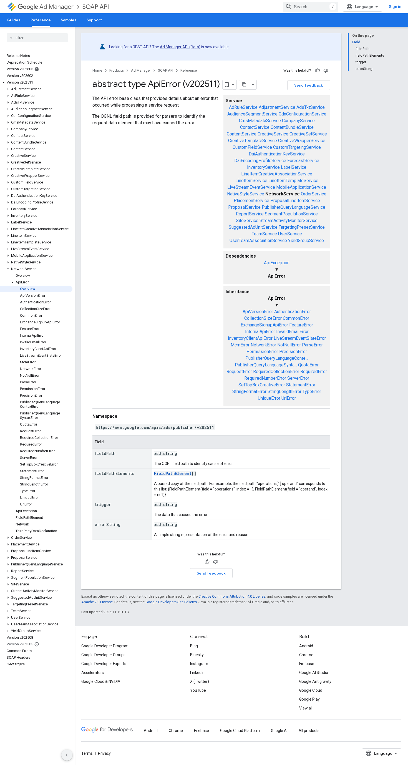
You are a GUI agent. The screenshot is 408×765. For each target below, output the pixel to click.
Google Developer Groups (103, 655)
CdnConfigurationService (302, 114)
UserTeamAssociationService (258, 240)
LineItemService (251, 180)
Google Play (309, 699)
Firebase (306, 663)
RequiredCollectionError (276, 371)
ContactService (255, 127)
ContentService (241, 134)
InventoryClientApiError (250, 338)
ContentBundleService (292, 127)
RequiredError (313, 371)
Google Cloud (310, 690)
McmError (240, 345)
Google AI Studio (313, 672)
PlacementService (251, 200)
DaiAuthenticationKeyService (277, 154)
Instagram (199, 663)
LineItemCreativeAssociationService (276, 174)
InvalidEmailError (292, 331)
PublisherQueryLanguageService (293, 207)
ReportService (250, 214)
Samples (69, 19)
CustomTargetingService (297, 147)
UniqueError (269, 398)
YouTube (198, 690)
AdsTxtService (310, 107)
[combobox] (310, 7)
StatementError (300, 384)
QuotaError (308, 365)
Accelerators (92, 672)
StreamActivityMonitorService (289, 220)
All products (309, 730)
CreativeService (273, 134)
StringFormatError (249, 391)
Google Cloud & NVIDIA (100, 681)
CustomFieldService (252, 147)
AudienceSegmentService (252, 114)
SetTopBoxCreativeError (261, 384)
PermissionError (262, 351)
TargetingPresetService (302, 227)
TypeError (312, 391)
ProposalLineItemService (295, 200)
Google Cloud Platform (240, 730)
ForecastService (303, 160)
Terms (87, 753)
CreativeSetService (308, 134)
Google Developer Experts (103, 663)
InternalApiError (260, 331)
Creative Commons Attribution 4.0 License (231, 596)
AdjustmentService (277, 107)
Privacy (104, 753)
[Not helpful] (326, 70)
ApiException (276, 262)
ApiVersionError (258, 311)
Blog (194, 646)
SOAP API (95, 7)
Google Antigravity (315, 681)
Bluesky (197, 655)
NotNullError (289, 345)
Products (116, 70)
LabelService (293, 167)
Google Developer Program (105, 646)
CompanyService (298, 120)
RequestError (239, 371)
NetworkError (263, 345)
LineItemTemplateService (293, 180)
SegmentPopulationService (291, 214)
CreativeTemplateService (252, 140)
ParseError (312, 345)
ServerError (298, 378)
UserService (290, 233)
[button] (36, 82)
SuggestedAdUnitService (253, 227)
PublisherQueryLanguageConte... (276, 358)
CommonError (296, 318)
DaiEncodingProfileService (260, 160)
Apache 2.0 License (97, 602)
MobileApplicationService (301, 187)
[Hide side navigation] (66, 755)
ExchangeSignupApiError (264, 325)
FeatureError (301, 325)
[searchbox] (37, 37)
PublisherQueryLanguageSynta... (266, 365)
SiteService (247, 220)
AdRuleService (243, 107)
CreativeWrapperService (301, 140)
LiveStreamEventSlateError (300, 338)
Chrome (306, 655)
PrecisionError (293, 351)
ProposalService (244, 207)
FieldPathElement (173, 473)
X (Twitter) (199, 681)
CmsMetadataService (260, 120)
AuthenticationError (292, 311)
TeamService (264, 233)
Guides (14, 19)
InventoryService (263, 167)
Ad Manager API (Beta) (180, 47)
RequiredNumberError (265, 378)
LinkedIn (197, 672)
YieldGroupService (306, 240)
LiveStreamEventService (251, 187)
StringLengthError (284, 391)
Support (94, 19)
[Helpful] (317, 70)
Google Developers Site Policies (171, 602)
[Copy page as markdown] (244, 84)
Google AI (279, 730)
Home (97, 70)
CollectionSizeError (263, 318)
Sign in (395, 6)
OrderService (313, 194)
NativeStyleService (245, 194)
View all (306, 708)
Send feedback (308, 85)
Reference (41, 19)
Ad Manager (56, 7)
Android (306, 646)
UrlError (288, 398)
